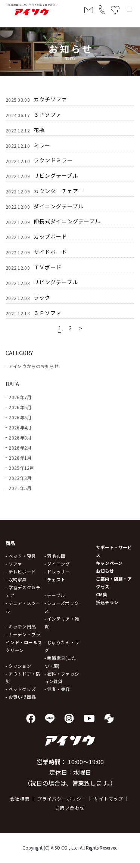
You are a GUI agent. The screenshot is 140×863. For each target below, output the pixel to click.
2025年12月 (21, 468)
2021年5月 (20, 488)
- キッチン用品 (21, 626)
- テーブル (54, 595)
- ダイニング (57, 563)
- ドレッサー (57, 571)
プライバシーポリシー (62, 798)
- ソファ (14, 563)
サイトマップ (109, 798)
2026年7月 (20, 397)
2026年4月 (20, 427)
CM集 (101, 594)
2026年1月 (20, 458)
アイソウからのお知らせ (34, 366)
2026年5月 (20, 417)
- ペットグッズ (21, 689)
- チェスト (55, 579)
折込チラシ (107, 602)
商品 (11, 543)
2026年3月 (20, 437)
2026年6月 (20, 407)
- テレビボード (21, 571)
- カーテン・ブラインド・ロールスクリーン (24, 642)
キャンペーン (109, 563)
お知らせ (105, 570)
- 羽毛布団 (55, 556)
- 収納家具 (16, 579)
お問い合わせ (70, 807)
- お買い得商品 (21, 697)
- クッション (18, 665)
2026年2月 (20, 447)
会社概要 (20, 798)
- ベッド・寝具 (21, 556)
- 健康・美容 (57, 689)
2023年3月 (20, 478)
